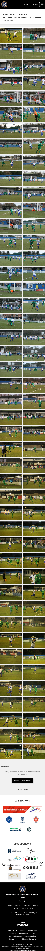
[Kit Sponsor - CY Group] (30, 851)
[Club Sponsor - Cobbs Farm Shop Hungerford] (30, 868)
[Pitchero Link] (22, 925)
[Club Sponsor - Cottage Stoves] (14, 868)
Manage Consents (29, 939)
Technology (23, 933)
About (22, 930)
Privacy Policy (30, 936)
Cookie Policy (14, 939)
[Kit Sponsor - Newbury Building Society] (14, 851)
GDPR (33, 933)
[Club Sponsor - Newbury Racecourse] (30, 876)
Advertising (32, 930)
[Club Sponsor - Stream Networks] (14, 859)
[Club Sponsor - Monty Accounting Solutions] (14, 876)
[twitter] (20, 901)
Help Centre (12, 930)
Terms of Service (15, 936)
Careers (13, 933)
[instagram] (24, 901)
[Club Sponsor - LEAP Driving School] (30, 859)
